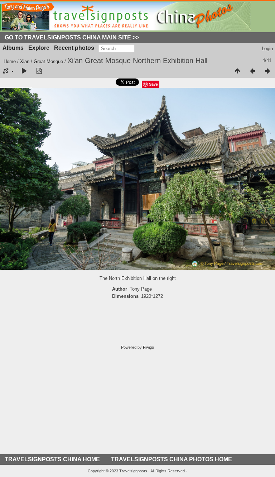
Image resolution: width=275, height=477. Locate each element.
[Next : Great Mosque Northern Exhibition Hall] (267, 71)
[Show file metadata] (39, 71)
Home (10, 61)
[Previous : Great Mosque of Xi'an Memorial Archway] (252, 71)
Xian (24, 61)
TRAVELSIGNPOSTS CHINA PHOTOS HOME (171, 459)
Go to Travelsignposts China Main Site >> (72, 37)
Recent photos (74, 48)
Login (267, 48)
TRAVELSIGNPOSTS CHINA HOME (52, 459)
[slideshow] (24, 71)
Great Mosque (48, 61)
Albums (13, 48)
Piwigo (148, 347)
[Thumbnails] (237, 71)
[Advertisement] (137, 404)
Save (153, 84)
